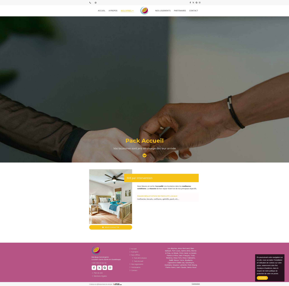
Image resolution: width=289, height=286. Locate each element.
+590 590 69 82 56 (98, 263)
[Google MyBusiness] (196, 3)
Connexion (196, 284)
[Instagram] (199, 3)
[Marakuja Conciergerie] (144, 10)
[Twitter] (193, 3)
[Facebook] (190, 3)
